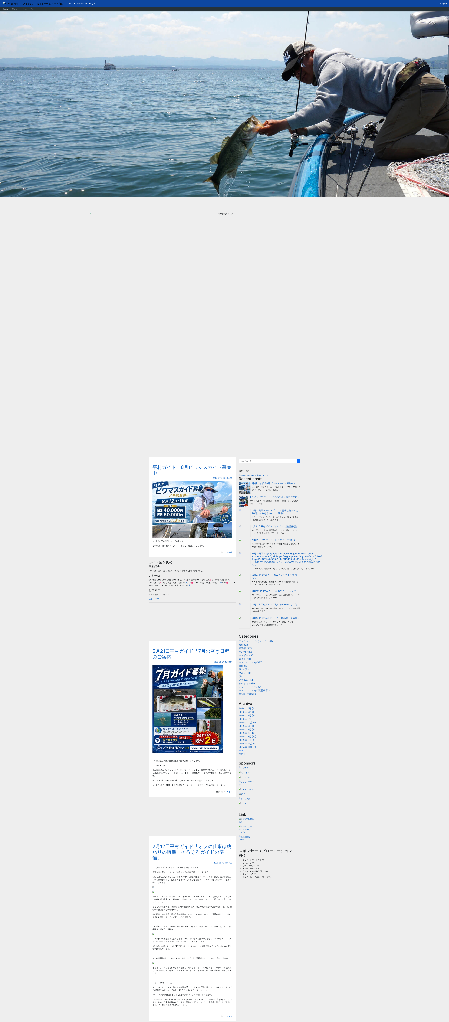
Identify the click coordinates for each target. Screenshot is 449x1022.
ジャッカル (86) (247, 683)
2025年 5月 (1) (247, 729)
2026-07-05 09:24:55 (222, 478)
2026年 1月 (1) (246, 719)
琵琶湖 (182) (245, 651)
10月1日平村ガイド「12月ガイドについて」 (275, 540)
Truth (33, 9)
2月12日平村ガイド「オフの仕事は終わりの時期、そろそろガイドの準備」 (192, 851)
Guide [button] (71, 3)
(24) (241, 676)
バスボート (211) (247, 655)
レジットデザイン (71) (250, 687)
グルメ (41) (245, 673)
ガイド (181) (245, 658)
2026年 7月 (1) (247, 708)
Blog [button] (91, 3)
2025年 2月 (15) (247, 736)
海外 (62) (244, 644)
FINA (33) (244, 669)
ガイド (229, 791)
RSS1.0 (242, 754)
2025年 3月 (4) (247, 733)
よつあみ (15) (246, 680)
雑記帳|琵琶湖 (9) (248, 694)
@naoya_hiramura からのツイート (253, 475)
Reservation (82, 3)
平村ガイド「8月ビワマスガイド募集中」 (191, 470)
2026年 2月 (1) (247, 715)
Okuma (25, 9)
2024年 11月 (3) (247, 747)
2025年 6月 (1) (247, 726)
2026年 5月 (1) (247, 712)
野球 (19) (243, 665)
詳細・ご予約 (154, 599)
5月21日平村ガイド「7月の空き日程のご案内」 (190, 654)
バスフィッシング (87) (251, 662)
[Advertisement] (224, 435)
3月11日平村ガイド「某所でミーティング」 (275, 604)
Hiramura (15, 9)
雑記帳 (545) (245, 648)
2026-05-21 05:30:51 (223, 662)
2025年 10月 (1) (247, 722)
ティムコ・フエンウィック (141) (256, 641)
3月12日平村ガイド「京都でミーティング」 (275, 591)
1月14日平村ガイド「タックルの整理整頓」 (275, 526)
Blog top (5, 9)
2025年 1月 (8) (247, 740)
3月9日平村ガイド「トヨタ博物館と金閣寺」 (276, 618)
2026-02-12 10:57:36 (223, 863)
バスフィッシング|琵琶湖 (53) (255, 690)
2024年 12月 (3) (247, 743)
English (443, 3)
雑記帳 (229, 552)
